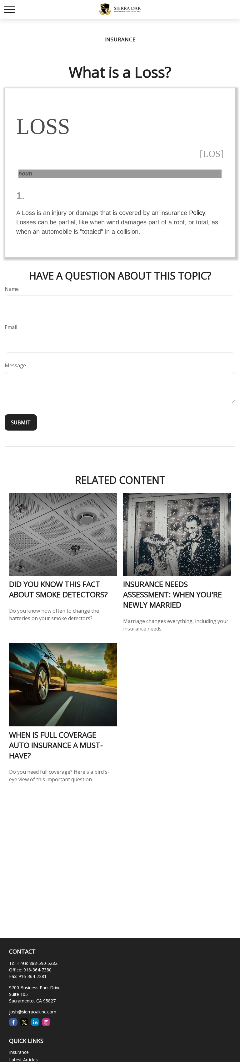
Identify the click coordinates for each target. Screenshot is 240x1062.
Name (12, 288)
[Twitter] (24, 1022)
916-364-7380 (37, 970)
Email (11, 327)
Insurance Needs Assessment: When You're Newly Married (172, 594)
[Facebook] (13, 1022)
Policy (197, 212)
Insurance (19, 1052)
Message (15, 365)
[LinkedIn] (35, 1022)
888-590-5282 (43, 963)
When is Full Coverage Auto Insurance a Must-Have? (56, 745)
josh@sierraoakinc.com (32, 1012)
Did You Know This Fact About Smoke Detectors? (58, 589)
